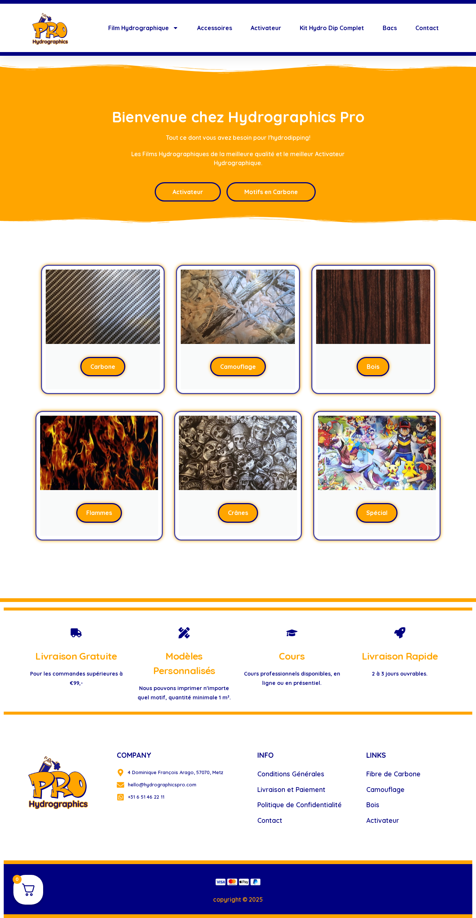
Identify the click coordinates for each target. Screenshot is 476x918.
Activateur (266, 28)
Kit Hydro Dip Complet (332, 28)
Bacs (390, 28)
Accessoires (214, 28)
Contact (427, 28)
